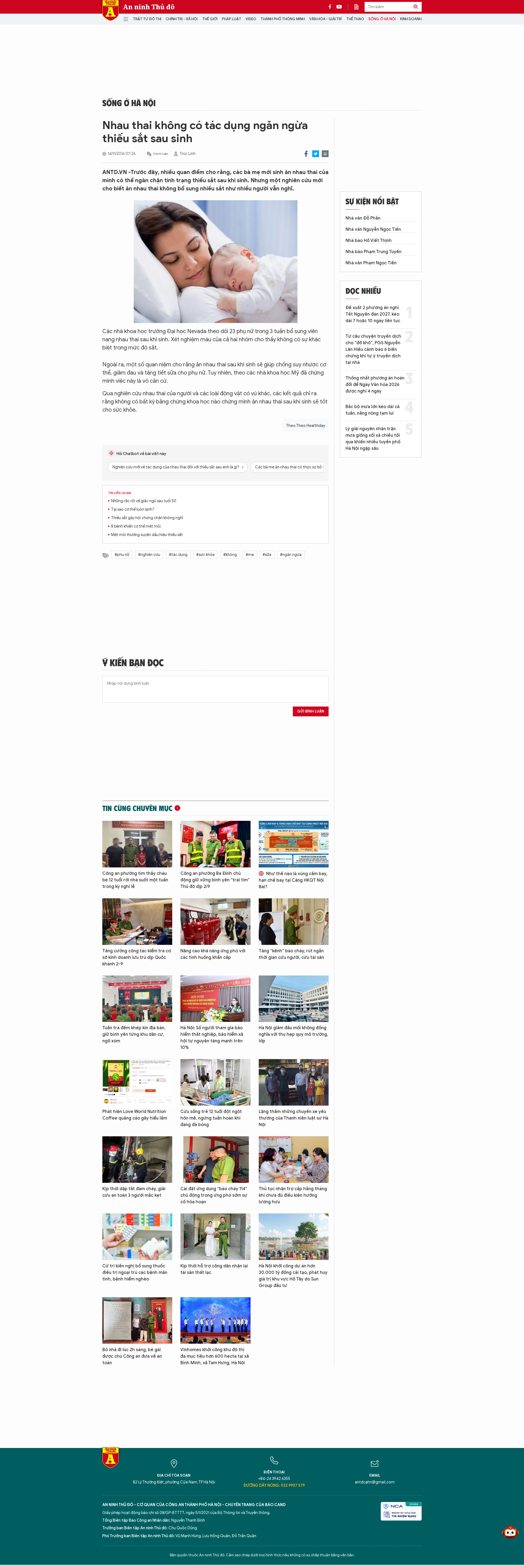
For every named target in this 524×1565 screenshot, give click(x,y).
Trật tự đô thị (147, 19)
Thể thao (355, 19)
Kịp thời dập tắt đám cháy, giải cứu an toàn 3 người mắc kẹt (133, 1192)
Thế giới (210, 19)
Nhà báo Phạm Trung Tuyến (373, 252)
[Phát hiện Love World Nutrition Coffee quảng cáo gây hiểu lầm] (137, 1082)
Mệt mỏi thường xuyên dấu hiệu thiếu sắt (147, 534)
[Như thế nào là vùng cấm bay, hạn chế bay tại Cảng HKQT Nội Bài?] (294, 844)
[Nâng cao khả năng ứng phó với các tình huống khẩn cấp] (215, 921)
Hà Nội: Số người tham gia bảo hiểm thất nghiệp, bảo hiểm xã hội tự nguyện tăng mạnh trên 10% (211, 1037)
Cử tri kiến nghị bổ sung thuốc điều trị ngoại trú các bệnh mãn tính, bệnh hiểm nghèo (134, 1272)
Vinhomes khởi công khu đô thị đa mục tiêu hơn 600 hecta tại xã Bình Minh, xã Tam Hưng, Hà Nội (214, 1356)
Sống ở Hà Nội (382, 19)
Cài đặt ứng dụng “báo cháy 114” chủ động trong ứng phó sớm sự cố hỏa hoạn (213, 1195)
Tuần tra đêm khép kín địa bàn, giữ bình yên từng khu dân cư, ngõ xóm (133, 1034)
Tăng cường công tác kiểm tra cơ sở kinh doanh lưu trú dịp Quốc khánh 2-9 (136, 957)
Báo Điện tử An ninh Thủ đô (111, 10)
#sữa (267, 554)
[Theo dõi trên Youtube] (339, 7)
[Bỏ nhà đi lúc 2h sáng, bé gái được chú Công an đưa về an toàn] (137, 1320)
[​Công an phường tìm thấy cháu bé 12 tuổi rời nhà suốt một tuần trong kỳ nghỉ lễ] (137, 844)
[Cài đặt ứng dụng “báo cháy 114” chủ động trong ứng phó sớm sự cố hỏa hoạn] (215, 1159)
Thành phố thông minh (283, 19)
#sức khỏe (205, 554)
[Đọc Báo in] (359, 7)
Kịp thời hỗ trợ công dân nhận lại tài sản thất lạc (214, 1269)
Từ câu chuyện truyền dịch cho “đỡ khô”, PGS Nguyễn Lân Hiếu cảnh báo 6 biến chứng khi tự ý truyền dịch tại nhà (373, 349)
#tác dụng (178, 554)
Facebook (306, 153)
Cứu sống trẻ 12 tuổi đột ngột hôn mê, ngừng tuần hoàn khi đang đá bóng (211, 1118)
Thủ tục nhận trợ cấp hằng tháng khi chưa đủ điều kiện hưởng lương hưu (293, 1195)
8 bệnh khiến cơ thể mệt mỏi (136, 526)
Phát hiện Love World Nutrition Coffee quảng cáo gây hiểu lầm (134, 1115)
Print (325, 153)
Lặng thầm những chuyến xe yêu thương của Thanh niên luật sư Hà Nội (293, 1118)
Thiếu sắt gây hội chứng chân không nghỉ (147, 518)
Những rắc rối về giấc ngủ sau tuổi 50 (143, 501)
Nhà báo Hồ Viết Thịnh (369, 240)
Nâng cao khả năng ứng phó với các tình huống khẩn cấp (212, 954)
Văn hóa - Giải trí (325, 19)
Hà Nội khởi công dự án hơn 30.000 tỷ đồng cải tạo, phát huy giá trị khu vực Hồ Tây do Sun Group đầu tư (293, 1275)
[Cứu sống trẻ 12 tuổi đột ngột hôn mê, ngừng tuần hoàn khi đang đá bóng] (215, 1082)
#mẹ (250, 554)
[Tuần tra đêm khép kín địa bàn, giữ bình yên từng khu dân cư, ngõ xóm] (137, 998)
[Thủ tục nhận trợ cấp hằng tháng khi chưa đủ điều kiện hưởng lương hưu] (294, 1159)
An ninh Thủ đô (149, 7)
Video (251, 19)
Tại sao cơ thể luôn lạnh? (132, 509)
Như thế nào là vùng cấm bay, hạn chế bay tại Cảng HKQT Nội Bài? (293, 880)
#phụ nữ (122, 554)
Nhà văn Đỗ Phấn (363, 218)
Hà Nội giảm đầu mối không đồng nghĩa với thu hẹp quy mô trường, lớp (293, 1034)
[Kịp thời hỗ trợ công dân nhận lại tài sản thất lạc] (215, 1236)
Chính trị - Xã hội (182, 19)
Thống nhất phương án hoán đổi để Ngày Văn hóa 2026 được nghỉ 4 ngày (375, 384)
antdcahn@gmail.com (375, 1482)
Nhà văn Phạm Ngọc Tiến (371, 263)
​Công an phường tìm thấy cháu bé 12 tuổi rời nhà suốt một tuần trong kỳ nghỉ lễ (135, 880)
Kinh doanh (411, 19)
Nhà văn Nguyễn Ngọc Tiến (373, 229)
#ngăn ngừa (291, 554)
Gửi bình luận (310, 711)
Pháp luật (231, 19)
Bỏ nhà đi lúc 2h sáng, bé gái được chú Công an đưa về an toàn (132, 1356)
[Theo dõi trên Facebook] (331, 7)
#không (230, 554)
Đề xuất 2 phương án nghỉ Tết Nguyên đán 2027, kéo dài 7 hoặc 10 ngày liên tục (373, 314)
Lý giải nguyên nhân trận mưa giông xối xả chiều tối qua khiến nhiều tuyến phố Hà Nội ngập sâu (373, 438)
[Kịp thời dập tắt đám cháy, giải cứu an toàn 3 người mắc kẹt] (137, 1159)
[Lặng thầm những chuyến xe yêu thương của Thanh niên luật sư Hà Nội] (294, 1082)
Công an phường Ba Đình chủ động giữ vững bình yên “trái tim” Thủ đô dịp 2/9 (215, 880)
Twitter (315, 153)
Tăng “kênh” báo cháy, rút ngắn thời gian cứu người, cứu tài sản (291, 954)
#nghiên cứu (149, 554)
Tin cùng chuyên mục (137, 808)
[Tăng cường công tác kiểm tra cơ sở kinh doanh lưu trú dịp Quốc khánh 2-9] (137, 921)
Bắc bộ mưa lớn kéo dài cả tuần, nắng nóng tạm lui (373, 410)
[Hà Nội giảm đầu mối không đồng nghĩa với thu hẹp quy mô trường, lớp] (294, 998)
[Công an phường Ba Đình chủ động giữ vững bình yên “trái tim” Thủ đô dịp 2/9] (215, 844)
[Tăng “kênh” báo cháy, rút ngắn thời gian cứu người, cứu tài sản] (294, 921)
